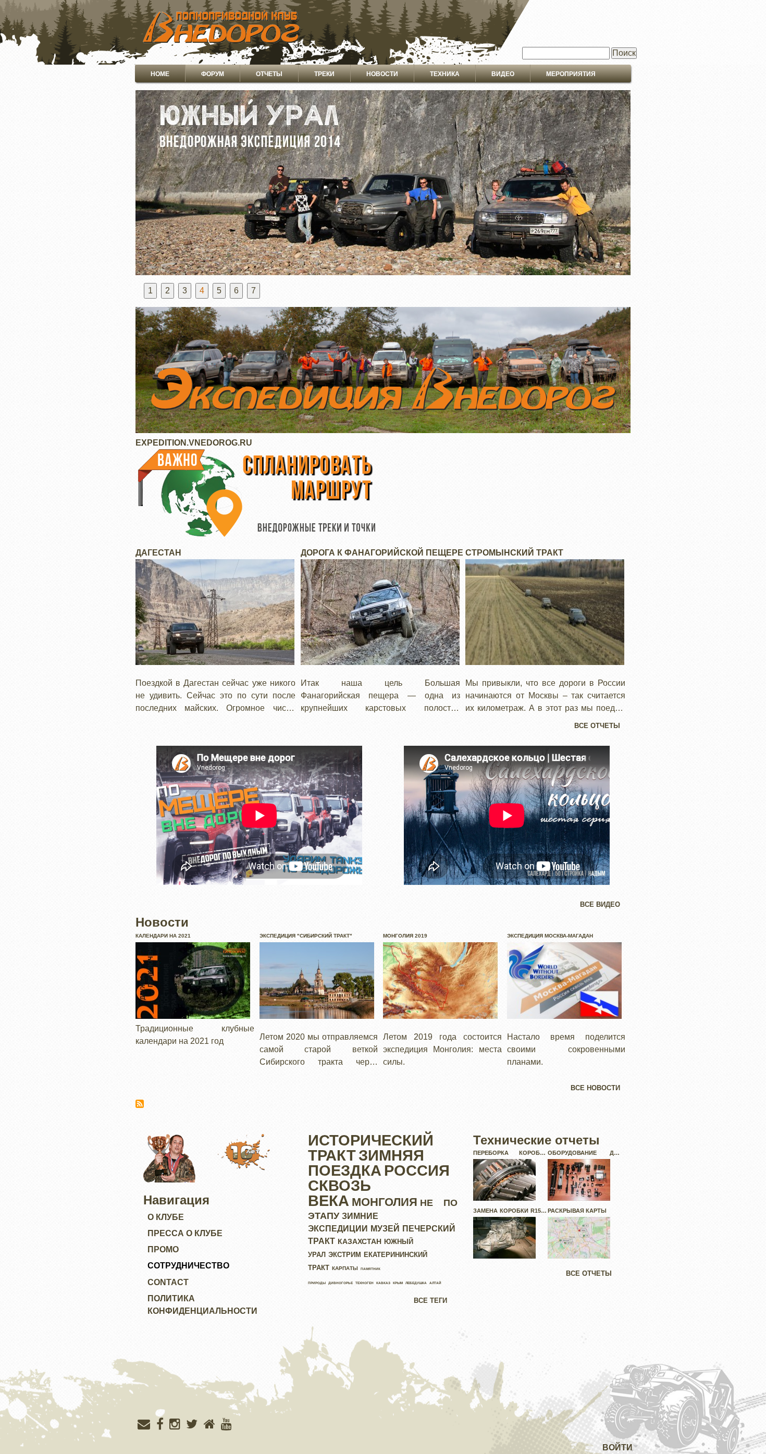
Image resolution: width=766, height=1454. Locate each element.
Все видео (600, 904)
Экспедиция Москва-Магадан (550, 936)
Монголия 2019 (405, 936)
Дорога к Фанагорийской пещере (382, 552)
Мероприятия (571, 74)
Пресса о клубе (185, 1233)
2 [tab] (167, 290)
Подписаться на (139, 1104)
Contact (168, 1282)
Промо (163, 1249)
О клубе (165, 1217)
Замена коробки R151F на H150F (510, 1212)
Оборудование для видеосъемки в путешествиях (585, 1154)
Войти (617, 1447)
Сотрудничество (188, 1265)
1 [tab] (150, 290)
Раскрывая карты (577, 1210)
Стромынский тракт (514, 552)
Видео (502, 74)
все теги (430, 1300)
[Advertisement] (383, 1388)
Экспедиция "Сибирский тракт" (306, 936)
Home (160, 74)
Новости (382, 74)
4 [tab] (202, 290)
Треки (324, 74)
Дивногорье (340, 1283)
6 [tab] (236, 290)
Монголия (384, 1202)
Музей (385, 1228)
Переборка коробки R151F (510, 1154)
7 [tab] (253, 290)
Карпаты (345, 1268)
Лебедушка (416, 1283)
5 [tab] (219, 290)
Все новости (595, 1088)
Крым (398, 1283)
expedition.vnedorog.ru (193, 442)
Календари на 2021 (163, 936)
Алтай (435, 1283)
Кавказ (383, 1283)
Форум (212, 74)
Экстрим (344, 1255)
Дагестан (158, 552)
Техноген (364, 1283)
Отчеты (269, 74)
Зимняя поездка (366, 1163)
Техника (445, 74)
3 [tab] (184, 290)
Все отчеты (597, 726)
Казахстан (359, 1241)
